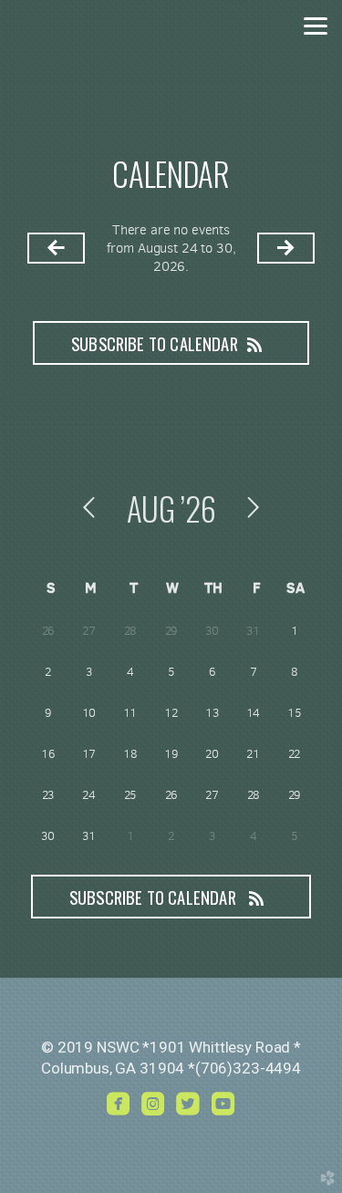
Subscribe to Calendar (154, 343)
